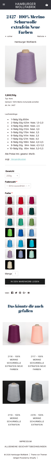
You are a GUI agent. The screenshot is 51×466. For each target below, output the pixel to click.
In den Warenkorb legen (25, 281)
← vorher (8, 36)
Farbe (8, 193)
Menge (8, 273)
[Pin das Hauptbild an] (20, 293)
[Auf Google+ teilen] (24, 293)
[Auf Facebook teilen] (12, 293)
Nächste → (41, 36)
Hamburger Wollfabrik (25, 5)
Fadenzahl (10, 182)
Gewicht (9, 171)
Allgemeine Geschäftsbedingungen (25, 446)
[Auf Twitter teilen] (16, 293)
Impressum (25, 441)
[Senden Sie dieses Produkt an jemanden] (29, 293)
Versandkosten (18, 159)
